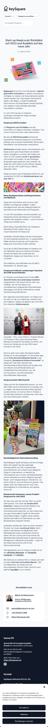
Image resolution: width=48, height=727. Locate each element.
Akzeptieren (24, 708)
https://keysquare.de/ (20, 617)
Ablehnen (24, 714)
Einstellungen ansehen (24, 721)
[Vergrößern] (41, 58)
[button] (44, 687)
